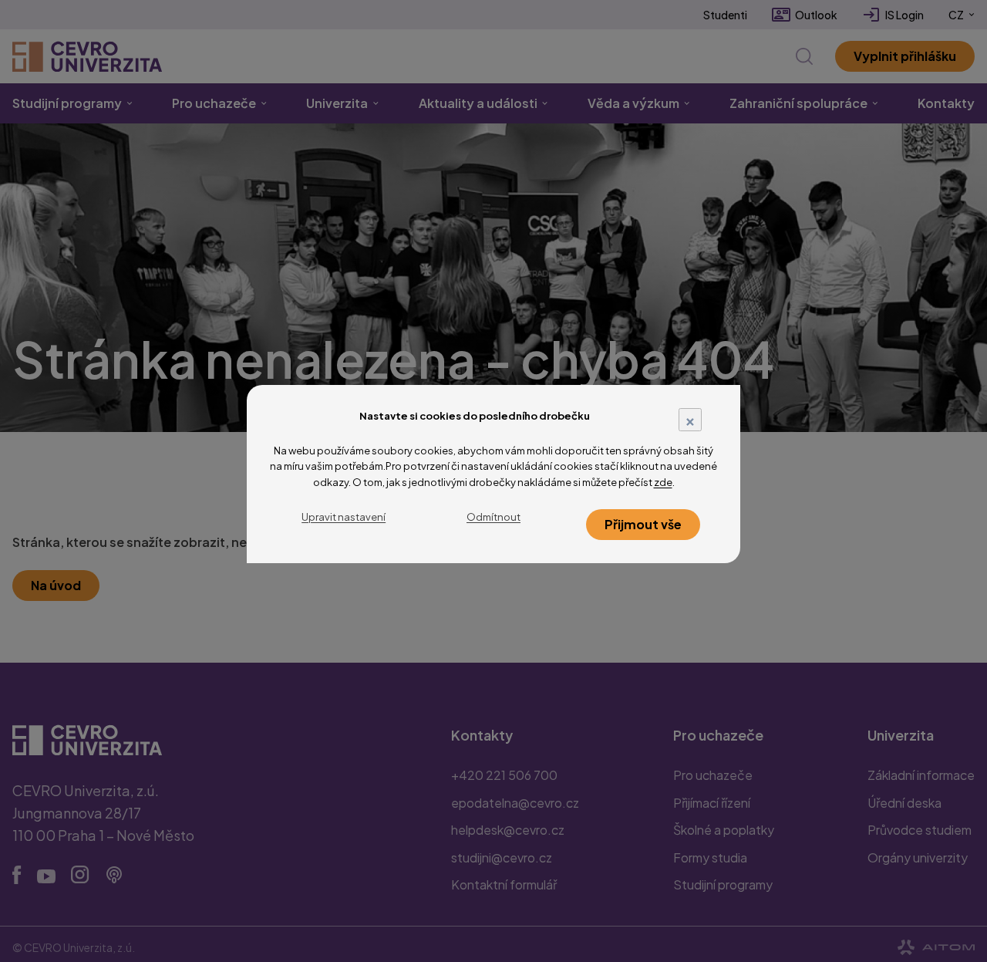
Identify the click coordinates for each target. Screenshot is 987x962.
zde (663, 482)
